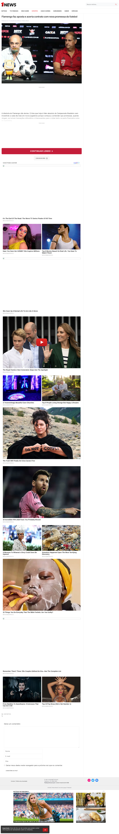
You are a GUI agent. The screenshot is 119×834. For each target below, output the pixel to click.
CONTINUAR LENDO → (41, 151)
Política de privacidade (21, 781)
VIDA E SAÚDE (25, 11)
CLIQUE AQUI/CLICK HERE (62, 782)
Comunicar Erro (40, 158)
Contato (13, 781)
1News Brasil (25, 20)
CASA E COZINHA (45, 11)
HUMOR (67, 11)
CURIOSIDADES (57, 11)
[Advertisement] (42, 99)
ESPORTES (35, 11)
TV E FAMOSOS (14, 11)
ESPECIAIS (75, 11)
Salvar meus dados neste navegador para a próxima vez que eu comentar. (34, 765)
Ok (45, 830)
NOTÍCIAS (4, 11)
